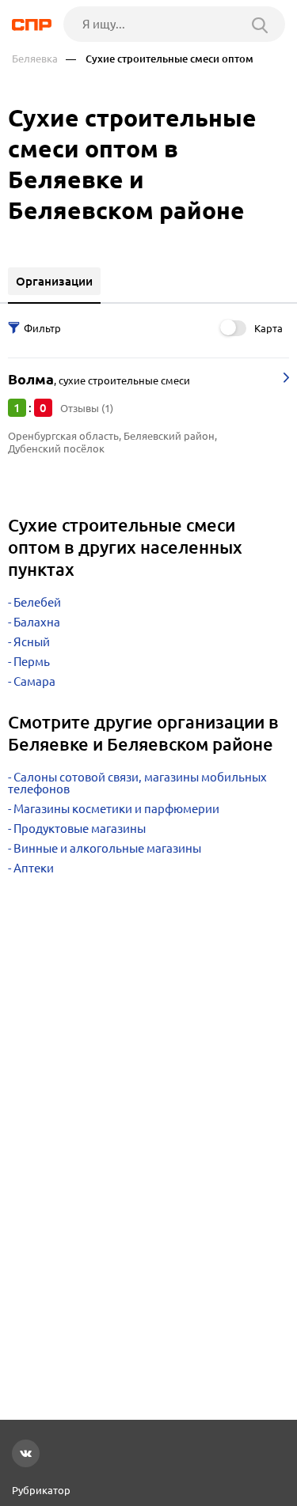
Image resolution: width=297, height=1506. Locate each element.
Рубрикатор (41, 1490)
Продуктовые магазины (79, 828)
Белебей (37, 602)
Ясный (31, 642)
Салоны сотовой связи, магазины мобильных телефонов (137, 783)
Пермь (31, 662)
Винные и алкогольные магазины (107, 848)
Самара (34, 681)
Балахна (36, 622)
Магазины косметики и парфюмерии (116, 809)
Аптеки (33, 868)
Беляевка (35, 59)
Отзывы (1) (86, 408)
